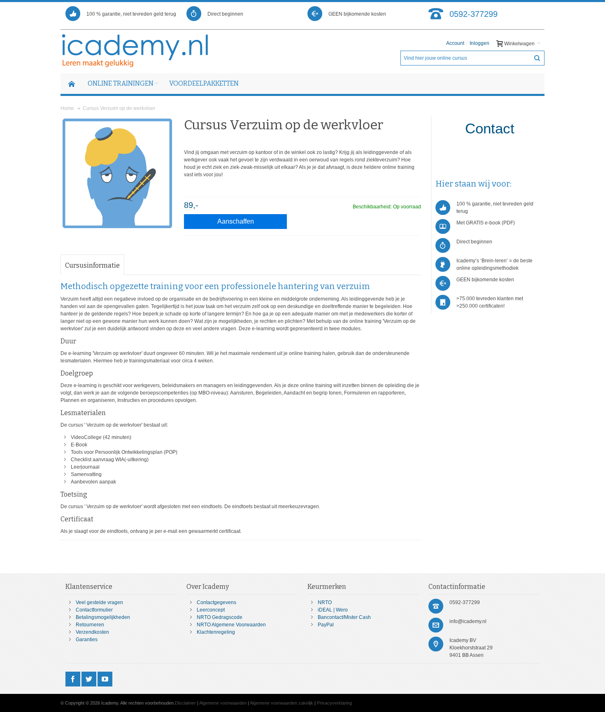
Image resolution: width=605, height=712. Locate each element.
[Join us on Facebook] (73, 679)
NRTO (325, 602)
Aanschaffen (235, 221)
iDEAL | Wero (333, 610)
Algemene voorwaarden (223, 702)
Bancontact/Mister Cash (344, 617)
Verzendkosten (92, 632)
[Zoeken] (537, 58)
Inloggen (479, 43)
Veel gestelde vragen (99, 602)
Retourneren (90, 625)
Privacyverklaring (334, 702)
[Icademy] (135, 50)
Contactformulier (94, 610)
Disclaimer (185, 702)
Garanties (87, 639)
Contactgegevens (216, 602)
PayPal (326, 625)
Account (455, 43)
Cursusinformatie (92, 265)
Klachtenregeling (216, 632)
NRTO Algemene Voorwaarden (231, 625)
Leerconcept (211, 610)
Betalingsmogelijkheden (103, 617)
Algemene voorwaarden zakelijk (281, 702)
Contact (489, 128)
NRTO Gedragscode (219, 617)
